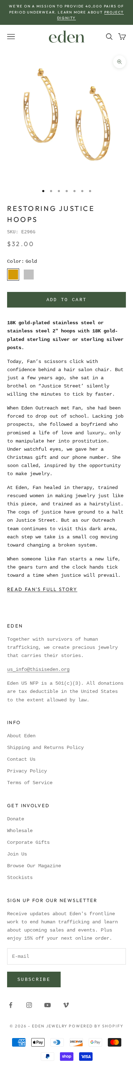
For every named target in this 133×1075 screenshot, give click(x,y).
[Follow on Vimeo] (66, 1005)
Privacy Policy (27, 771)
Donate (15, 819)
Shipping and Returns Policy (45, 747)
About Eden (21, 736)
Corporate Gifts (28, 842)
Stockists (20, 877)
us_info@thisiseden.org (38, 669)
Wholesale (20, 831)
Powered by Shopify (96, 1026)
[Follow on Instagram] (29, 1005)
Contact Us (21, 759)
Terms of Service (29, 783)
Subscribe (33, 979)
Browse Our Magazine (34, 866)
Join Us (17, 854)
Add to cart (66, 300)
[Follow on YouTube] (47, 1005)
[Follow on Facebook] (10, 1005)
